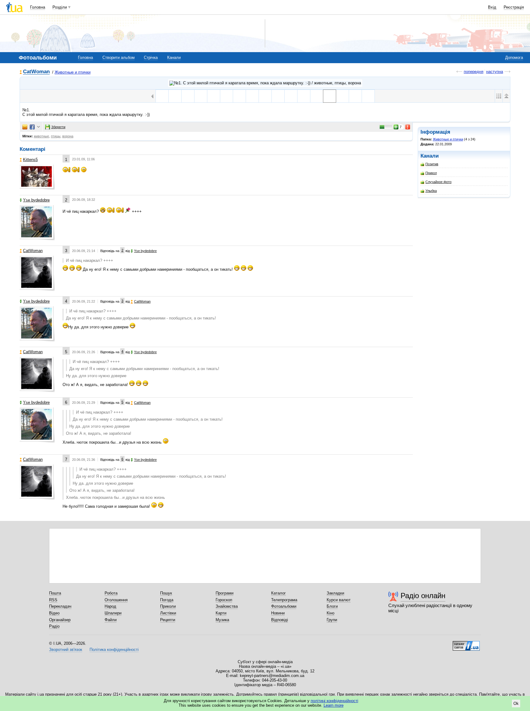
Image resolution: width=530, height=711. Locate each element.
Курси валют (339, 600)
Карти (221, 613)
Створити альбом (118, 57)
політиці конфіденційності (334, 700)
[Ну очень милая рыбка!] (200, 96)
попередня (473, 71)
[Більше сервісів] (38, 127)
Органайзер (60, 619)
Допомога (514, 57)
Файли (111, 619)
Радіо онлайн (423, 595)
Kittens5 (30, 159)
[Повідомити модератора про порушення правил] (408, 126)
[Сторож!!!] (213, 96)
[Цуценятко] (303, 96)
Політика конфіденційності (114, 649)
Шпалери (113, 613)
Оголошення (116, 600)
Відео (54, 613)
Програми (224, 593)
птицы (55, 136)
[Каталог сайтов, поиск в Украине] (466, 643)
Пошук (166, 593)
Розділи (59, 7)
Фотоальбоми (283, 606)
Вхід (492, 7)
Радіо (54, 626)
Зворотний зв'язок (65, 649)
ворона (67, 136)
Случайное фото (438, 182)
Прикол (431, 173)
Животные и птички (72, 72)
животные (41, 136)
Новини (278, 613)
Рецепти (167, 619)
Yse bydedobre (36, 200)
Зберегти (58, 127)
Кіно (330, 613)
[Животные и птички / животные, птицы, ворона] (265, 83)
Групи (332, 619)
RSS (53, 600)
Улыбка (431, 191)
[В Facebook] (32, 126)
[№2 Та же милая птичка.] (316, 96)
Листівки (168, 613)
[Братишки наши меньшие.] (252, 96)
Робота (111, 593)
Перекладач (60, 606)
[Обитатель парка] (226, 96)
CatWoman (36, 72)
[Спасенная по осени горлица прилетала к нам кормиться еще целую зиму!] (342, 96)
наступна (494, 71)
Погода (166, 600)
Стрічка (151, 57)
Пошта (55, 593)
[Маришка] (187, 96)
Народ (110, 606)
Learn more (334, 705)
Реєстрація (514, 7)
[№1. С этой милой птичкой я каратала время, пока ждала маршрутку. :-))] (329, 96)
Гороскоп (224, 600)
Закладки (335, 593)
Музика (222, 619)
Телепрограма (284, 600)
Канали (174, 57)
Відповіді (279, 619)
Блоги (332, 606)
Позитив (431, 164)
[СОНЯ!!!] (278, 96)
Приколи (168, 606)
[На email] (24, 126)
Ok (516, 703)
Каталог (278, 593)
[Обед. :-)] (239, 96)
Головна (37, 7)
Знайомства (227, 606)
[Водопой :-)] (265, 96)
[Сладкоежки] (291, 96)
